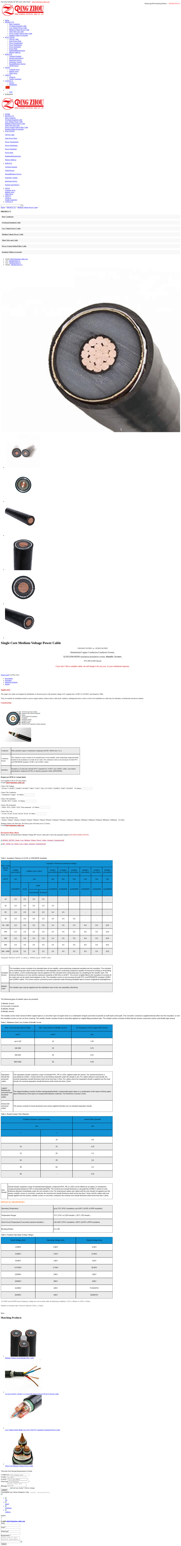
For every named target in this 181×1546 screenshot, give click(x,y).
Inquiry (7, 684)
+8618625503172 (14, 261)
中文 (11, 92)
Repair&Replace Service (17, 64)
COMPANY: (5, 1475)
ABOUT (8, 75)
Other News (13, 73)
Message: (4, 1486)
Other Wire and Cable (16, 32)
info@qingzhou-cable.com (40, 2)
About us (12, 77)
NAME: (3, 1477)
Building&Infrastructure (17, 50)
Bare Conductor (14, 24)
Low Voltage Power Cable (18, 28)
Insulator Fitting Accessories (18, 35)
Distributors (13, 85)
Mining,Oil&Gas (14, 52)
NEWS (7, 67)
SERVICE (8, 54)
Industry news (14, 71)
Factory (11, 83)
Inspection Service (15, 60)
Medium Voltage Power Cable (19, 30)
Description (9, 678)
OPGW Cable (14, 39)
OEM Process (13, 66)
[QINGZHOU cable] (32, 17)
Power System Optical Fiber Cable (20, 33)
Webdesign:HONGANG (43, 1492)
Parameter (8, 680)
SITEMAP (33, 1492)
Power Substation (15, 47)
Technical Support (15, 56)
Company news (14, 69)
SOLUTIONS (10, 37)
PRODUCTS (9, 22)
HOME (7, 114)
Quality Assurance (15, 79)
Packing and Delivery (16, 58)
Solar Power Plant (15, 41)
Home (7, 20)
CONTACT (9, 81)
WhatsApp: (4, 1481)
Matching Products (11, 682)
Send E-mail (5, 675)
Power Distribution (15, 45)
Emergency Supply (15, 62)
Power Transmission (16, 43)
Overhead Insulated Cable (17, 26)
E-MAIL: (4, 1479)
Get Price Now (14, 675)
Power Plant (13, 49)
